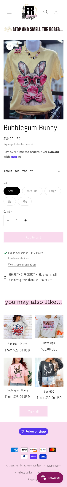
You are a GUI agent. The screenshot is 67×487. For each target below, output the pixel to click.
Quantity (8, 211)
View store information (22, 264)
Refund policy (54, 465)
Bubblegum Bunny (17, 390)
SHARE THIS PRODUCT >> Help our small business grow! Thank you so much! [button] (33, 277)
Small (11, 191)
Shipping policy (36, 479)
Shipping (8, 144)
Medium (34, 192)
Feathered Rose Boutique (29, 465)
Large (55, 192)
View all (33, 411)
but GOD (49, 391)
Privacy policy (25, 472)
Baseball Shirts (17, 344)
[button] (9, 12)
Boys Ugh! (49, 343)
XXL (27, 202)
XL (12, 202)
